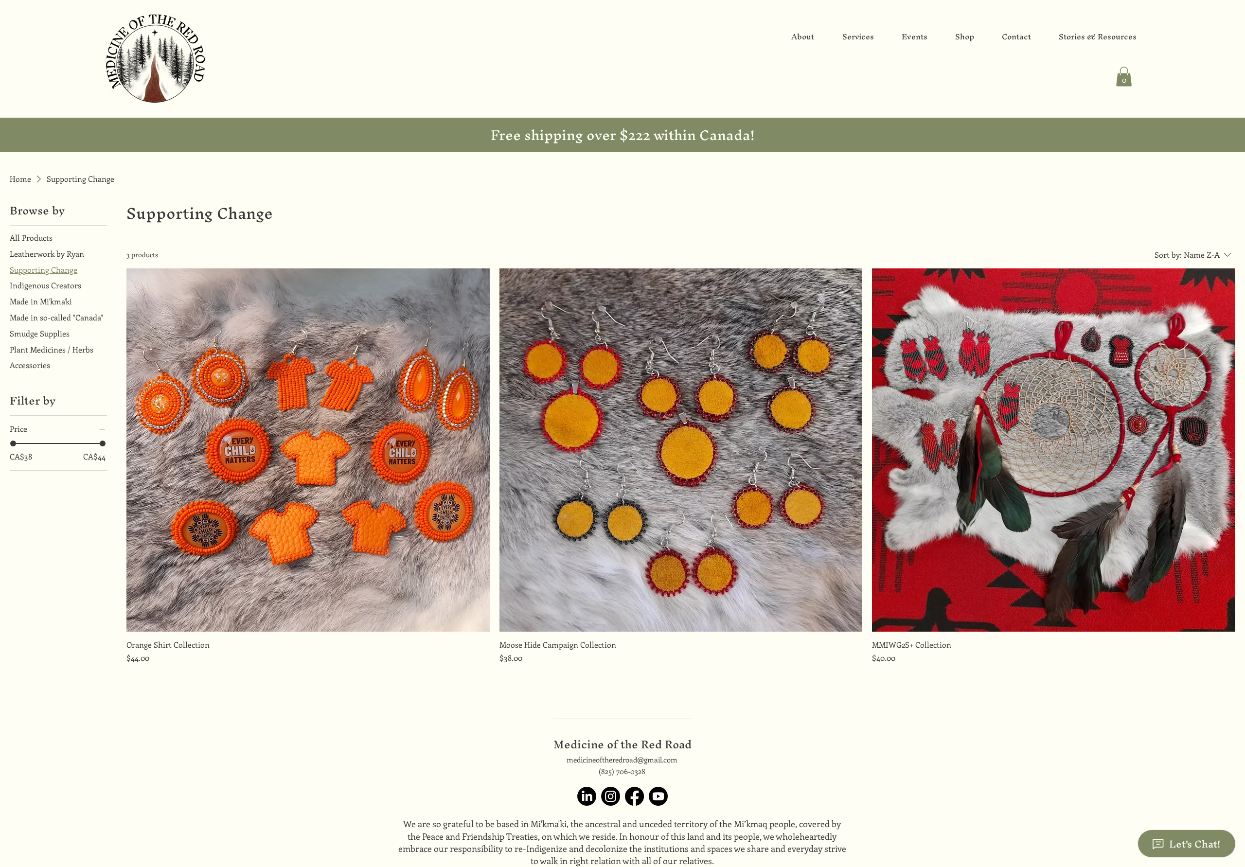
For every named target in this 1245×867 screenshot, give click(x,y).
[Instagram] (610, 796)
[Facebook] (634, 796)
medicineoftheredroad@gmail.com (622, 759)
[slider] (13, 443)
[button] (1124, 77)
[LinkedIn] (586, 796)
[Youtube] (658, 796)
